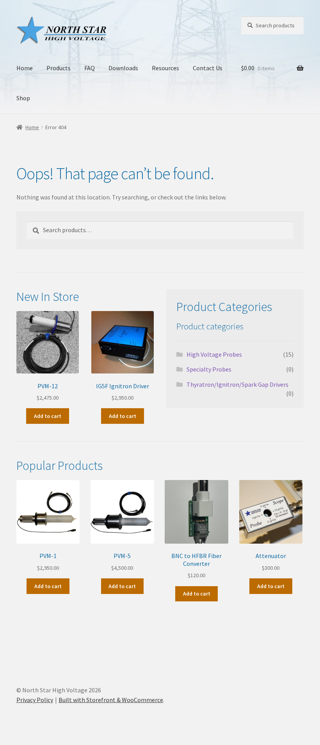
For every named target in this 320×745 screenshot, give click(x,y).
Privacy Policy (34, 700)
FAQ (89, 68)
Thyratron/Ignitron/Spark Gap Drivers (237, 384)
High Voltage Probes (214, 354)
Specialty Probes (209, 369)
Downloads (123, 68)
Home (24, 68)
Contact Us (207, 68)
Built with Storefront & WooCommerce (111, 700)
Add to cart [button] (47, 416)
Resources (165, 68)
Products (58, 68)
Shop (23, 98)
